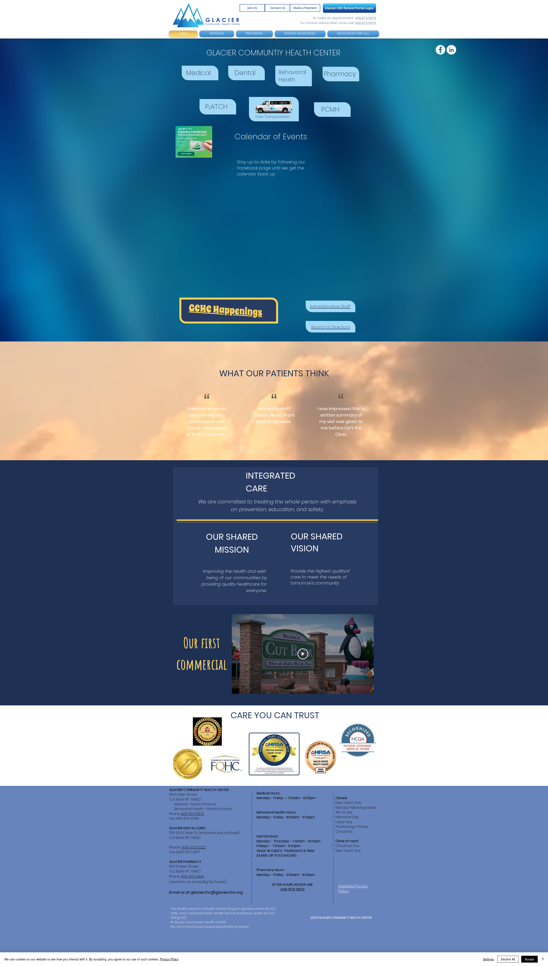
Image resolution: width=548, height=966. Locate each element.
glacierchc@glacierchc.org (217, 892)
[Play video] (303, 653)
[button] (216, 34)
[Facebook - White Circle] (273, 19)
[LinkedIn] (280, 19)
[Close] (542, 959)
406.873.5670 (365, 18)
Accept (529, 959)
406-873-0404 (192, 876)
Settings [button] (488, 959)
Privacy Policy (169, 959)
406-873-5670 (192, 813)
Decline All (508, 959)
